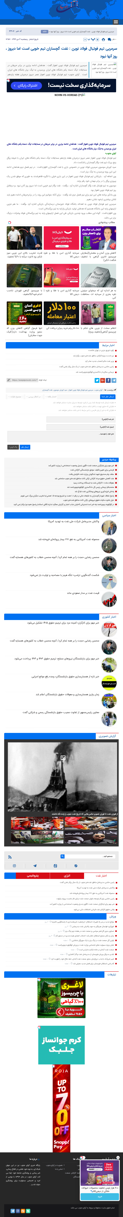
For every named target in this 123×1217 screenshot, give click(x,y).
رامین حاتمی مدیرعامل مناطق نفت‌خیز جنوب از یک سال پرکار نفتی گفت (86, 366)
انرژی (67, 875)
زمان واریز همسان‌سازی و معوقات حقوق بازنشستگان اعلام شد (67, 694)
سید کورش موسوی (60, 390)
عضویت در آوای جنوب (54, 1165)
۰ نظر (114, 39)
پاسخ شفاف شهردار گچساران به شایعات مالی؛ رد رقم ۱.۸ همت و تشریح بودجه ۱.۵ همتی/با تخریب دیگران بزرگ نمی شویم (67, 496)
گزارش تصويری (107, 736)
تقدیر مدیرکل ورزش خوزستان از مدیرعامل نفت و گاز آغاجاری (91, 954)
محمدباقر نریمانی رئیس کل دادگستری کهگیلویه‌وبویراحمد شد (90, 487)
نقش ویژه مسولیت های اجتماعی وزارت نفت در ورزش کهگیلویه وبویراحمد (86, 945)
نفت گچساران (47, 390)
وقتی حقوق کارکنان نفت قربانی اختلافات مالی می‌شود (94, 909)
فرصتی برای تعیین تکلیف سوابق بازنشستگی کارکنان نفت (92, 470)
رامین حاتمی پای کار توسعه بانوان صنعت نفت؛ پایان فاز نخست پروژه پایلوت (86, 898)
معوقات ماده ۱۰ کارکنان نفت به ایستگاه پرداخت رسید (93, 483)
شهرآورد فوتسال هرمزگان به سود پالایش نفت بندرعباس (93, 926)
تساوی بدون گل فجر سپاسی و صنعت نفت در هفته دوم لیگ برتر (89, 931)
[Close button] (118, 1157)
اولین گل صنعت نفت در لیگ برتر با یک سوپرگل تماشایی (93, 940)
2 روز (47, 922)
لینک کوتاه (42, 380)
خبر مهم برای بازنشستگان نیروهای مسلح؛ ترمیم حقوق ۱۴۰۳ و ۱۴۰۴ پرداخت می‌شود (56, 659)
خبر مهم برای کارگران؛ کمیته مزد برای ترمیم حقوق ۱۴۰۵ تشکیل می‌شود (63, 623)
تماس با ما (59, 1169)
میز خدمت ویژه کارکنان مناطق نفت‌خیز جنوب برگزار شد (93, 355)
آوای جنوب (98, 390)
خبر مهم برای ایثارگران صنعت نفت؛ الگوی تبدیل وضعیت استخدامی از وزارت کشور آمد (81, 465)
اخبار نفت (101, 875)
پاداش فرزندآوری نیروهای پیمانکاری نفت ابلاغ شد (94, 491)
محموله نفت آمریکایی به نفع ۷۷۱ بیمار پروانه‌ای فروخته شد (68, 539)
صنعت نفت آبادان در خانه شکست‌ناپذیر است (96, 949)
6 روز (51, 935)
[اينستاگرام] (14, 866)
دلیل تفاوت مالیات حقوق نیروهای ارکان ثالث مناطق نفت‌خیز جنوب (88, 500)
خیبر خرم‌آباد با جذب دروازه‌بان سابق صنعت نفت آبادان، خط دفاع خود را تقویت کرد (82, 959)
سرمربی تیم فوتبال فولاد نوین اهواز (81, 390)
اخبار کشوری (109, 617)
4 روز (67, 926)
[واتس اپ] (34, 866)
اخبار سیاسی (109, 515)
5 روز (60, 931)
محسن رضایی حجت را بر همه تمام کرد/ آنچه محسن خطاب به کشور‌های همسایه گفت (54, 557)
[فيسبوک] (108, 380)
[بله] (75, 866)
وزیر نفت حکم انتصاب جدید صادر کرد (99, 361)
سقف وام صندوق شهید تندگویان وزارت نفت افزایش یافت (91, 474)
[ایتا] (55, 866)
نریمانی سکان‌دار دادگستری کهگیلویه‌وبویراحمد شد (95, 372)
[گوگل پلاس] (102, 380)
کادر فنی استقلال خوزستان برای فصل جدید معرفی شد (93, 963)
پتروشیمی (33, 875)
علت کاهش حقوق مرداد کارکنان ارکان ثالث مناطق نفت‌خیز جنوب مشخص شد (84, 478)
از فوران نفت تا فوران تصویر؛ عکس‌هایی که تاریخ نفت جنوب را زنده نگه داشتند (85, 814)
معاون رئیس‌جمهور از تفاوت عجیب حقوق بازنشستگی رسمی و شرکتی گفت (61, 712)
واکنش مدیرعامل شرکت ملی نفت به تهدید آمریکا (73, 521)
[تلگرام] (113, 380)
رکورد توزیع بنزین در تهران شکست (101, 350)
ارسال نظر (25, 447)
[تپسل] (8, 80)
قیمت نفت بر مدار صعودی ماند (83, 593)
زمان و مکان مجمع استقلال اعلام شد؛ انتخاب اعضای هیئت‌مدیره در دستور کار (85, 935)
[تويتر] (97, 380)
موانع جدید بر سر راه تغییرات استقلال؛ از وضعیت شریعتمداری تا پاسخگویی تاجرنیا (83, 922)
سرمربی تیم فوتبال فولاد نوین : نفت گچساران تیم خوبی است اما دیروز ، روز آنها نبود (61, 53)
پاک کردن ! (13, 447)
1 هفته (66, 940)
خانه (44, 31)
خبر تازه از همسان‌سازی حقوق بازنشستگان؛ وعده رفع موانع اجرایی (65, 677)
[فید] (10, 857)
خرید (100, 1197)
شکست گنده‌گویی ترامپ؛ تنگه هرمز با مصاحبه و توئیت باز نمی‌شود (64, 575)
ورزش (113, 916)
